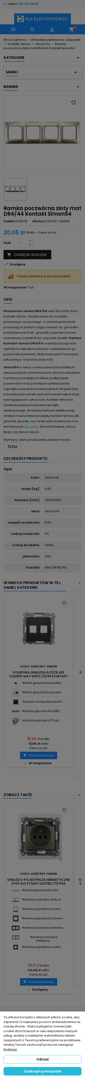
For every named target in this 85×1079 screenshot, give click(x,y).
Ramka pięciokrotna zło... (41, 890)
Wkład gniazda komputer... (42, 683)
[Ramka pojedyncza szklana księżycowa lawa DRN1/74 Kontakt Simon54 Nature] (16, 947)
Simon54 (31, 426)
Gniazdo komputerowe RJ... (43, 701)
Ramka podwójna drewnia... (43, 927)
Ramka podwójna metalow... (44, 939)
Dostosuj (10, 1049)
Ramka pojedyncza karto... (42, 909)
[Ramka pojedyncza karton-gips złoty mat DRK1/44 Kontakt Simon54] (16, 909)
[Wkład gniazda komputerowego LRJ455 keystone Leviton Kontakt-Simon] (16, 683)
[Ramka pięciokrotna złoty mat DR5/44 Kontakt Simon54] (16, 890)
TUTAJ (12, 446)
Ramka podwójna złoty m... (42, 899)
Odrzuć (42, 1059)
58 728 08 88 (28, 4)
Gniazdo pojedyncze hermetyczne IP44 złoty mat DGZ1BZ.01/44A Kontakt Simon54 (38, 883)
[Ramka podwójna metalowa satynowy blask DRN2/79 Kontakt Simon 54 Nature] (16, 937)
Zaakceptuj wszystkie (42, 1071)
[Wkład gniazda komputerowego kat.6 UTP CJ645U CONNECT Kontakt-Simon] (16, 692)
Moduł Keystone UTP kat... (41, 720)
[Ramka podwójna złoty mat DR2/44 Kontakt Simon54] (16, 900)
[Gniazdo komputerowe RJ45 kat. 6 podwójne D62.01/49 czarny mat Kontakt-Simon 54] (16, 702)
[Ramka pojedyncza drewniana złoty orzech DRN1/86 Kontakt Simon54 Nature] (16, 918)
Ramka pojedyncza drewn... (43, 918)
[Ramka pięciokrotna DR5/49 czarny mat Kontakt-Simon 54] (16, 711)
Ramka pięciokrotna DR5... (42, 711)
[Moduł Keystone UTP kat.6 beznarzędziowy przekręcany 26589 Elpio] (16, 721)
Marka (38, 221)
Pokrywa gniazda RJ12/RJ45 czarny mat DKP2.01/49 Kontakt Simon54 (38, 676)
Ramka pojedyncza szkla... (42, 947)
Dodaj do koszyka (26, 254)
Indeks (9, 221)
